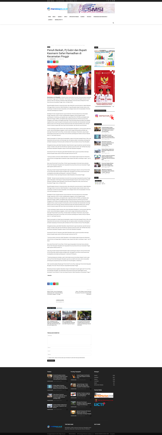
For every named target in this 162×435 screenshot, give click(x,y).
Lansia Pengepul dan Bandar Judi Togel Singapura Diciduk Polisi (83, 376)
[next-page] (50, 327)
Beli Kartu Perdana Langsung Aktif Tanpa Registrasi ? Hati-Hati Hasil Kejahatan (83, 394)
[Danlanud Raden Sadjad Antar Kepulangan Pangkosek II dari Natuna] (97, 151)
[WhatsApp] (57, 62)
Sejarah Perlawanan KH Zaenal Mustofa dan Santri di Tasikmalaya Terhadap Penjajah (84, 412)
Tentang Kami (112, 433)
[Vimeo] (112, 1)
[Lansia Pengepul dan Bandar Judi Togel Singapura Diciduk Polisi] (73, 376)
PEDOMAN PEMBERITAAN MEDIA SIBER (102, 433)
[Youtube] (114, 1)
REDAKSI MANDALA (72, 433)
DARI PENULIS (59, 308)
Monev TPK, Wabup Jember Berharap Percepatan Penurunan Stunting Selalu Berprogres (83, 293)
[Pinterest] (54, 62)
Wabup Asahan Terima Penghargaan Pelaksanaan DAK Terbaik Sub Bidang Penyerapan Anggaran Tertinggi (55, 293)
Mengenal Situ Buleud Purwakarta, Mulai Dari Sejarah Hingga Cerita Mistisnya (84, 403)
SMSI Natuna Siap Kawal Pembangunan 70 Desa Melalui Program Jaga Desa (108, 171)
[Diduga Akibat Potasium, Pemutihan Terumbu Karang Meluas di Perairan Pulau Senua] (97, 137)
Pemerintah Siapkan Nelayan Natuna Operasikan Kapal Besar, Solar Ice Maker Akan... (108, 164)
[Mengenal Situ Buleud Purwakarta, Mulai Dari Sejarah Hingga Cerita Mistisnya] (73, 403)
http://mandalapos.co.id (60, 301)
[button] (113, 22)
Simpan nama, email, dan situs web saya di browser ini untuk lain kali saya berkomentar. (67, 357)
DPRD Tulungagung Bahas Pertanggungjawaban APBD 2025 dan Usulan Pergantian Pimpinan (68, 322)
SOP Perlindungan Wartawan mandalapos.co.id (85, 433)
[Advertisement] (81, 34)
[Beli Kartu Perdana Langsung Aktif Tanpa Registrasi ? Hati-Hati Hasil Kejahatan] (73, 394)
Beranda (48, 45)
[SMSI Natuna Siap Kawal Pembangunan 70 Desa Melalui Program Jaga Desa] (97, 171)
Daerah (52, 45)
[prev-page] (48, 327)
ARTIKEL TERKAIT (51, 308)
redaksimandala (53, 58)
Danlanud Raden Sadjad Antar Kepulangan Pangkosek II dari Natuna (108, 150)
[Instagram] (109, 1)
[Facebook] (107, 1)
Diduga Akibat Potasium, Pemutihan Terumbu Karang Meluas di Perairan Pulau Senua (108, 136)
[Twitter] (110, 1)
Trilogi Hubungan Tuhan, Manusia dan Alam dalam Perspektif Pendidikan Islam (83, 385)
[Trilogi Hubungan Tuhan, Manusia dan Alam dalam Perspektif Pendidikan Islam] (73, 385)
